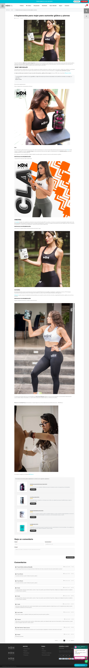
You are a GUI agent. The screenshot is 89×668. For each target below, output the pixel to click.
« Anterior (56, 640)
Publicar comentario (70, 557)
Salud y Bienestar (53, 5)
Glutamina (16, 295)
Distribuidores (77, 1)
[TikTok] (66, 655)
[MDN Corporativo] (12, 649)
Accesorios (67, 5)
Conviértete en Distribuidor (80, 665)
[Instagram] (63, 655)
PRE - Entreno (28, 5)
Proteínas (22, 5)
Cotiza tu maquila (84, 1)
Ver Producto (33, 489)
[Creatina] (42, 230)
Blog (43, 648)
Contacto (44, 650)
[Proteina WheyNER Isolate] (42, 88)
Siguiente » (72, 640)
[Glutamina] (44, 302)
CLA (68, 149)
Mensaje (16, 547)
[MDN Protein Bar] (12, 660)
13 (69, 640)
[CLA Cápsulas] (42, 160)
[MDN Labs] (12, 654)
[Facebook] (60, 655)
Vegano (60, 5)
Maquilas (25, 650)
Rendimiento (44, 5)
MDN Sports (31, 474)
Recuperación (36, 5)
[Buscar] (86, 10)
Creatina (17, 222)
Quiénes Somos (27, 648)
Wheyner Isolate (68, 73)
